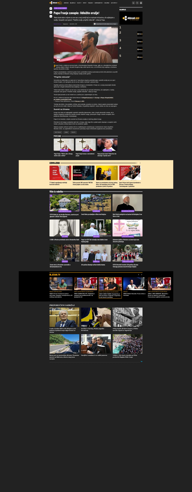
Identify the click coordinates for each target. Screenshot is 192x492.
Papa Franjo (58, 132)
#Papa (102, 97)
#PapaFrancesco (87, 97)
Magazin (90, 3)
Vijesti (79, 3)
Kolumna (106, 3)
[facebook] (51, 8)
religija (59, 24)
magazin (55, 24)
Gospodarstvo (98, 3)
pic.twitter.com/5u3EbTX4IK (62, 99)
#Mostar (66, 3)
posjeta (73, 132)
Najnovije (73, 3)
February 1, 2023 (79, 101)
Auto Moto (114, 3)
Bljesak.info (65, 24)
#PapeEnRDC (109, 97)
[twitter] (51, 12)
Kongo (66, 132)
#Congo (97, 97)
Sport (84, 3)
